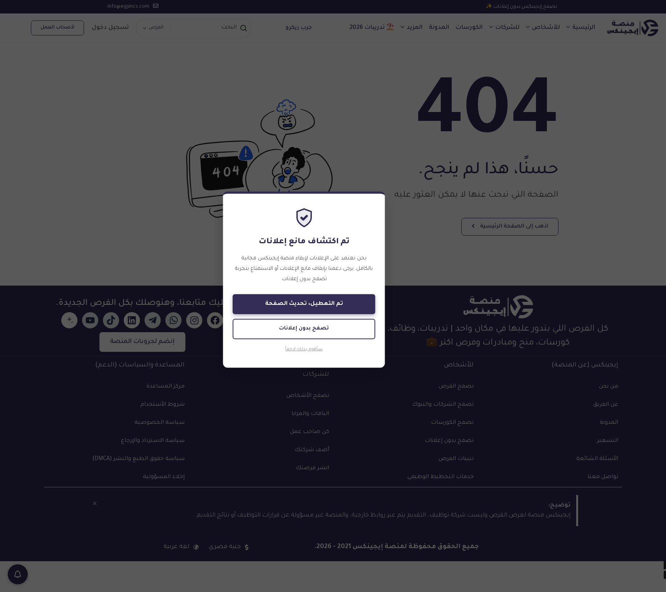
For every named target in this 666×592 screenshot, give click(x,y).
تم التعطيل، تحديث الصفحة (304, 304)
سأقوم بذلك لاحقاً (304, 349)
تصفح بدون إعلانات (304, 329)
